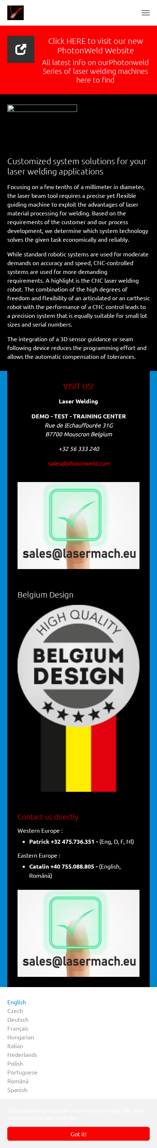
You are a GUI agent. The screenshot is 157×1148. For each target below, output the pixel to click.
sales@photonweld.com (79, 463)
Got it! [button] (78, 1133)
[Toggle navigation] (146, 13)
